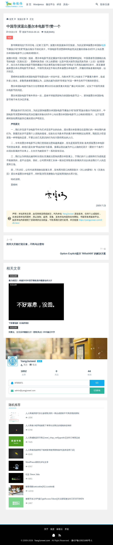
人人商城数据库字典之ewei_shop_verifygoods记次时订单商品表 (53, 438)
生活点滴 (13, 276)
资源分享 (21, 19)
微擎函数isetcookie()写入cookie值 (40, 486)
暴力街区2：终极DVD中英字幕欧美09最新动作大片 (30, 280)
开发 (67, 529)
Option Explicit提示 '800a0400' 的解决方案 (83, 253)
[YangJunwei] (14, 4)
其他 (65, 4)
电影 (9, 38)
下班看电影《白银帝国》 (19, 323)
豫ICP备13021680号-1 (81, 540)
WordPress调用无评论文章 (37, 462)
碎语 (59, 4)
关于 (46, 529)
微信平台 (50, 4)
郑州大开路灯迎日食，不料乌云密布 (25, 244)
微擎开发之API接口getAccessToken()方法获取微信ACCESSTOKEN (55, 499)
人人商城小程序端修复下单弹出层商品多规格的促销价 (49, 425)
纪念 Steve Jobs (33, 474)
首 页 (28, 4)
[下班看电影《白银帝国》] (36, 301)
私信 (35, 365)
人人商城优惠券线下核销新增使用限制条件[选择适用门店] (50, 450)
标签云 (59, 529)
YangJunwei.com (42, 540)
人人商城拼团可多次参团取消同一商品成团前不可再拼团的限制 (52, 413)
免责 (52, 529)
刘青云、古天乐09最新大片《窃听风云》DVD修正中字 (32, 332)
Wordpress (38, 4)
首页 (11, 19)
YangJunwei (68, 214)
